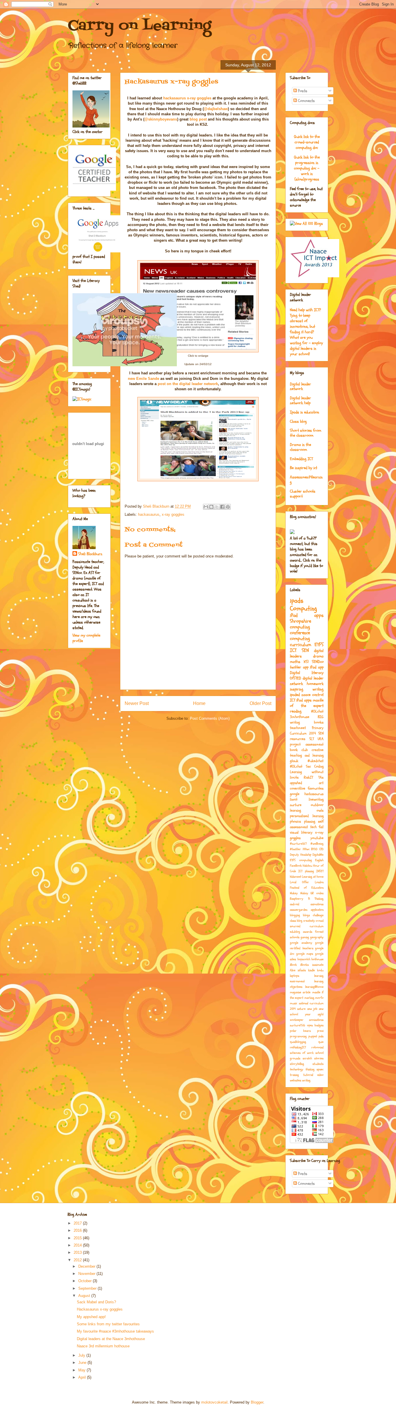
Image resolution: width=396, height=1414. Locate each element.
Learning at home (313, 876)
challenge (318, 915)
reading (295, 711)
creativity (309, 921)
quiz (321, 1042)
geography (317, 937)
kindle (311, 970)
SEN (305, 650)
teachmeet (298, 727)
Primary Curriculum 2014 (307, 730)
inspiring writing (307, 689)
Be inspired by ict (303, 468)
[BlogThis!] (211, 507)
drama (318, 656)
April (82, 1377)
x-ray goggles (173, 514)
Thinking (319, 898)
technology (296, 1069)
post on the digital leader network (188, 384)
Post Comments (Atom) (210, 718)
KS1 (306, 661)
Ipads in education (304, 412)
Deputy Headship (300, 854)
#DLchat (317, 711)
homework (315, 683)
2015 (78, 1238)
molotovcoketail (214, 1402)
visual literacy (301, 832)
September (88, 1288)
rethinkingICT (298, 1047)
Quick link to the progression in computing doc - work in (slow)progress (307, 168)
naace (305, 694)
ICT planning (306, 871)
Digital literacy (307, 672)
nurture (295, 805)
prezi (320, 1031)
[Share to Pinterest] (228, 507)
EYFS (319, 644)
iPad (294, 615)
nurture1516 (297, 1025)
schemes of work (302, 1053)
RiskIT (308, 777)
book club (299, 749)
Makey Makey (299, 893)
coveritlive (297, 788)
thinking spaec (315, 1069)
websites (295, 1080)
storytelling (297, 1064)
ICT (293, 650)
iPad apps (303, 700)
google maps (304, 954)
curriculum (317, 926)
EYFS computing (301, 860)
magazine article (300, 992)
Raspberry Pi (300, 898)
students (318, 1064)
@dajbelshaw (216, 109)
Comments (306, 100)
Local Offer (299, 882)
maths (295, 661)
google (294, 794)
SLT (311, 738)
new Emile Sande (143, 378)
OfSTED (295, 678)
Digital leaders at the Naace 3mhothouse (111, 1339)
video (320, 1075)
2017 (78, 1223)
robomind (317, 1047)
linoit (293, 799)
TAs (321, 777)
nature (301, 1009)
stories (319, 1058)
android (294, 904)
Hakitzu (307, 865)
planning (309, 821)
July (82, 1355)
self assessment (307, 824)
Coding (319, 766)
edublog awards (301, 932)
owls (320, 810)
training (294, 1075)
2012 (78, 1260)
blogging (295, 915)
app (305, 667)
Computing (303, 608)
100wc (306, 849)
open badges (315, 1025)
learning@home (314, 987)
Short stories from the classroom (305, 433)
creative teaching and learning (307, 752)
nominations (316, 1020)
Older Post (260, 703)
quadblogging (298, 1042)
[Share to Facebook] (222, 507)
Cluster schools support (302, 494)
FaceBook (296, 865)
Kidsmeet (295, 876)
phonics (295, 821)
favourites (316, 788)
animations (317, 904)
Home (199, 703)
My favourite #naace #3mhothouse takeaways (115, 1331)
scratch (307, 1058)
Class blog (298, 421)
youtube (317, 838)
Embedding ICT (301, 459)
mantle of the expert (307, 702)
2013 (78, 1252)
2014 (78, 1245)
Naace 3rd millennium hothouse (103, 1346)
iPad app (317, 667)
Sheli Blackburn (90, 554)
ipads (296, 600)
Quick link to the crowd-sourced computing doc (307, 142)
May (82, 1370)
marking (309, 998)
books (319, 722)
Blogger (257, 1402)
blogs (306, 915)
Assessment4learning (306, 479)
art (321, 783)
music (293, 1003)
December (87, 1266)
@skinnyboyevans (160, 119)
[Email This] (206, 507)
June (83, 1362)
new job (312, 1009)
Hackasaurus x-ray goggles (100, 1309)
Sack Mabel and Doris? (96, 1302)
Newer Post (137, 703)
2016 (78, 1230)
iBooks (304, 965)
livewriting (316, 799)
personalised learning (307, 816)
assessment (315, 744)
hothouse (317, 959)
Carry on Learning (139, 26)
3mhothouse (299, 716)
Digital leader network (300, 386)
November (87, 1273)
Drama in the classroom (300, 447)
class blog (296, 921)
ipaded (295, 694)
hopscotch (303, 959)
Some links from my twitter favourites (108, 1324)
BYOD (314, 849)
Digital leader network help (300, 400)
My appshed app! (91, 1317)
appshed (296, 783)
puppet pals (316, 1036)
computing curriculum (300, 641)
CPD (321, 849)
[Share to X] (217, 507)
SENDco (318, 661)
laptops (294, 976)
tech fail (317, 827)
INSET (320, 871)
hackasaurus (148, 514)
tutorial (308, 1075)
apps (319, 615)
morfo (319, 998)
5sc (308, 766)
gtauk (294, 761)
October (85, 1281)
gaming (305, 937)
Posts (302, 91)
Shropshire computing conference (300, 627)
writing (306, 1080)
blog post (198, 119)
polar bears (300, 1031)
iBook (293, 965)
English (319, 860)
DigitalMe (318, 854)
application (317, 910)
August (84, 1295)
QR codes (317, 893)
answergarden (298, 910)
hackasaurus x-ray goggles (187, 98)
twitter (295, 667)
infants (302, 970)
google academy (301, 943)
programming (298, 1036)
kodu (320, 970)
